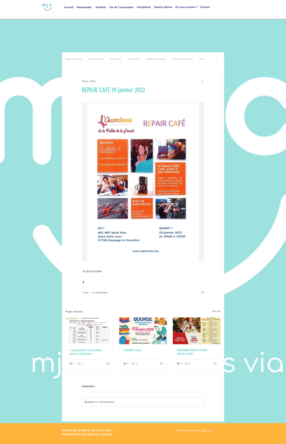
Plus (202, 59)
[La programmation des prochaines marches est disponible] (89, 330)
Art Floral (116, 59)
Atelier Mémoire (156, 59)
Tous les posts (73, 59)
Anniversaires (96, 59)
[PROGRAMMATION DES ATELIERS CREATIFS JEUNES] (197, 330)
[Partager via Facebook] (83, 282)
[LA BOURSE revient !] (143, 330)
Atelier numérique (182, 59)
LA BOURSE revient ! (132, 350)
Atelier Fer (134, 59)
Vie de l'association (92, 271)
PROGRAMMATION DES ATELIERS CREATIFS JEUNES (192, 352)
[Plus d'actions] (202, 81)
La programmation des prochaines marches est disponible (85, 352)
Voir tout (216, 311)
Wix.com (207, 430)
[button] (216, 59)
